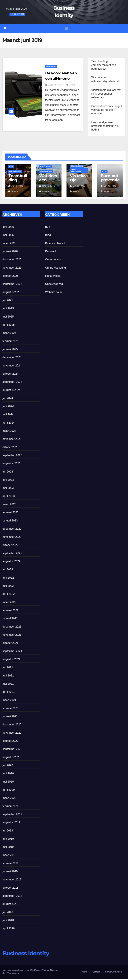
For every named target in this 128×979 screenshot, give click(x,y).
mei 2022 (8, 585)
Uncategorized (54, 284)
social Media (52, 275)
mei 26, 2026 (110, 186)
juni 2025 (8, 308)
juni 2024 (8, 406)
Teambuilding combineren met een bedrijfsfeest (103, 65)
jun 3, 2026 (17, 186)
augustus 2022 (11, 561)
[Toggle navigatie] (66, 28)
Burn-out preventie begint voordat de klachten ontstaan (106, 110)
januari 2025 (10, 349)
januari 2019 (10, 871)
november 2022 (12, 536)
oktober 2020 (10, 740)
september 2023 (12, 455)
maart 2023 (9, 504)
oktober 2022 (10, 545)
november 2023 (12, 439)
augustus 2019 (11, 822)
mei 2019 (8, 846)
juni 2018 (8, 920)
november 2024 (12, 365)
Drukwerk (51, 67)
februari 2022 (10, 610)
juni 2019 (8, 838)
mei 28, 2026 (79, 186)
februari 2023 (10, 512)
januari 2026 (10, 251)
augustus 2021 (11, 659)
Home (84, 972)
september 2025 (12, 284)
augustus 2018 (11, 904)
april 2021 (8, 691)
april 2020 (8, 789)
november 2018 (12, 879)
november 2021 (12, 634)
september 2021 (12, 651)
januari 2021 (10, 716)
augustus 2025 (11, 292)
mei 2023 (8, 488)
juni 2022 (8, 577)
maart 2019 (9, 855)
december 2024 (12, 357)
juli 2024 (7, 398)
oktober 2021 (10, 643)
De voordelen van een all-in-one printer (61, 78)
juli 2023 (7, 471)
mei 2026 (8, 235)
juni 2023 (8, 479)
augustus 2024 (11, 390)
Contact (96, 972)
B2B (11, 166)
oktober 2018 (10, 887)
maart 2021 (9, 700)
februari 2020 (10, 806)
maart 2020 (9, 798)
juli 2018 (7, 912)
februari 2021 (10, 708)
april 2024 (8, 422)
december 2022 (12, 528)
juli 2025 (7, 300)
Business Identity (25, 953)
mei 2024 (8, 414)
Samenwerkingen (113, 972)
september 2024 (12, 381)
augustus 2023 (11, 463)
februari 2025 (10, 341)
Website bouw (53, 292)
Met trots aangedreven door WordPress (21, 970)
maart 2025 (9, 332)
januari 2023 (10, 520)
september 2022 (12, 553)
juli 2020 (7, 765)
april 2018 (8, 928)
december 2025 (12, 259)
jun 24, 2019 (55, 85)
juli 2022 (7, 569)
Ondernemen (15, 171)
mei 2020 (8, 781)
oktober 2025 (10, 275)
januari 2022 (10, 618)
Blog (48, 166)
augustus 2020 (11, 757)
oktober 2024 (10, 373)
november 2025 (12, 267)
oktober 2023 (10, 447)
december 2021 (12, 626)
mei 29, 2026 (48, 186)
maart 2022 (9, 602)
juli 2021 (7, 667)
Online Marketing (76, 170)
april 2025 (8, 324)
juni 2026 (8, 226)
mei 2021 (8, 683)
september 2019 (12, 814)
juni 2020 (8, 773)
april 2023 (8, 496)
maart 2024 (9, 430)
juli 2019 (7, 830)
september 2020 (12, 749)
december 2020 (12, 724)
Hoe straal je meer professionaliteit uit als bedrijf (104, 126)
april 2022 (8, 594)
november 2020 (12, 732)
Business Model (55, 243)
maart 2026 (9, 243)
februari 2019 (10, 863)
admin (72, 85)
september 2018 (12, 895)
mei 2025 (8, 316)
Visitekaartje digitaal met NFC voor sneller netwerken (106, 94)
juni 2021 (8, 675)
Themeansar (13, 973)
